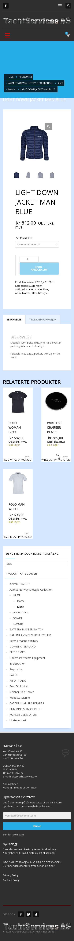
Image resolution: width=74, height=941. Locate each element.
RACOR (13, 675)
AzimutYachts (23, 293)
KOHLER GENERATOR (23, 714)
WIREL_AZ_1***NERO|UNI (56, 441)
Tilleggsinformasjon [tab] (42, 319)
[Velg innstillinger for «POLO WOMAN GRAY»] (27, 457)
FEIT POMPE (17, 652)
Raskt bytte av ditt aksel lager (40, 849)
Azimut (30, 289)
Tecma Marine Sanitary (23, 641)
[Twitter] (28, 914)
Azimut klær (41, 289)
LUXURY (18, 624)
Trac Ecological (18, 686)
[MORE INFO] (65, 457)
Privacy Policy (10, 875)
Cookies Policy (11, 880)
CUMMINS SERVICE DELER (26, 709)
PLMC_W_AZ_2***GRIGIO (17, 441)
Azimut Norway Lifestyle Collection (30, 589)
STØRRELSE (24, 238)
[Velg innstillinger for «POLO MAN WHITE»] (27, 534)
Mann (39, 285)
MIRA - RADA (17, 680)
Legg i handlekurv (39, 268)
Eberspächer (17, 663)
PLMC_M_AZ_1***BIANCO (17, 520)
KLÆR (31, 285)
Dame (21, 601)
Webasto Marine (19, 697)
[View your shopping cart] (68, 35)
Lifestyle (43, 293)
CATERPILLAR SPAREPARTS (26, 703)
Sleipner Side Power (21, 692)
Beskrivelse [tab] (14, 319)
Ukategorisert (17, 720)
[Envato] (36, 914)
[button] (48, 126)
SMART (17, 618)
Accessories (20, 612)
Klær (34, 293)
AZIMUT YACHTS (20, 584)
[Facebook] (6, 6)
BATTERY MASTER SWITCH (26, 629)
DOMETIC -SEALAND (22, 646)
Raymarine (16, 669)
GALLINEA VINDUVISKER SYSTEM (30, 635)
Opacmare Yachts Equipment (27, 658)
